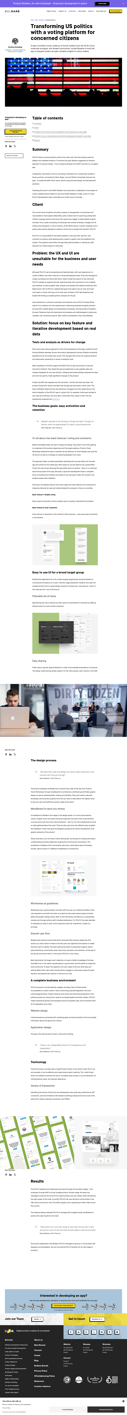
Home (32, 20)
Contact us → (97, 1319)
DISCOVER (102, 4)
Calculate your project (16, 131)
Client (36, 128)
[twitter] (16, 146)
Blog (36, 20)
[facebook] (7, 146)
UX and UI (41, 20)
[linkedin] (11, 146)
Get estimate (115, 11)
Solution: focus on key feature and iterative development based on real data (62, 136)
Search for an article (12, 155)
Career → (37, 1319)
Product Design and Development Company (16, 51)
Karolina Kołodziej (15, 47)
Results (37, 140)
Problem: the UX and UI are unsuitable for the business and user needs (60, 132)
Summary (37, 124)
